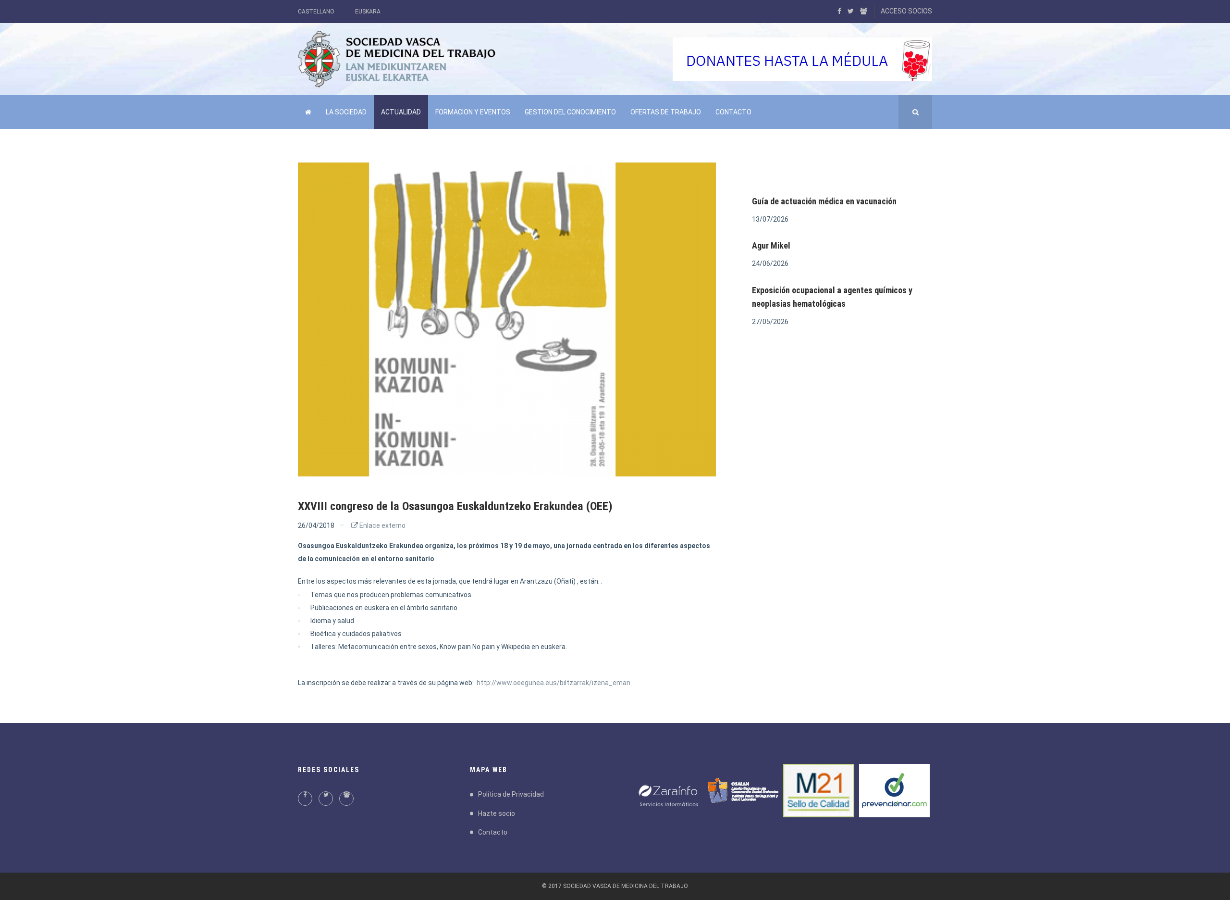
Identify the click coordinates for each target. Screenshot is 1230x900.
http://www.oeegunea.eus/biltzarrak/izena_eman (553, 683)
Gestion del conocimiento (570, 112)
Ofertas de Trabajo (665, 112)
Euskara (368, 11)
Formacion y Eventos (472, 112)
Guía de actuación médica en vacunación (824, 201)
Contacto (733, 112)
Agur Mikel (771, 245)
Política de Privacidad (511, 794)
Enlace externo (382, 525)
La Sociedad (346, 112)
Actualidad (401, 112)
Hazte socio (496, 813)
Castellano (316, 11)
